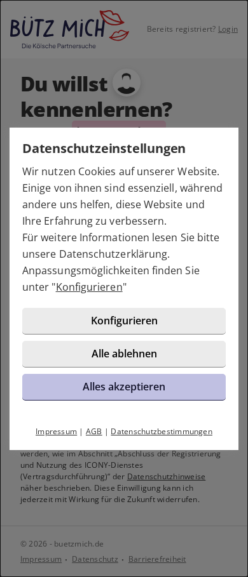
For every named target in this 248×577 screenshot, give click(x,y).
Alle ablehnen (124, 354)
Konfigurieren (89, 287)
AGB (94, 431)
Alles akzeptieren (124, 387)
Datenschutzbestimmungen (161, 431)
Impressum (56, 431)
